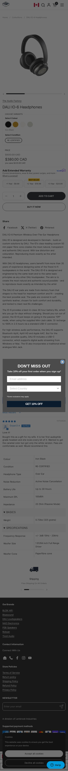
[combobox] (33, 389)
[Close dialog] (62, 361)
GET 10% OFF (34, 404)
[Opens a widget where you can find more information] (56, 765)
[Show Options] (58, 389)
